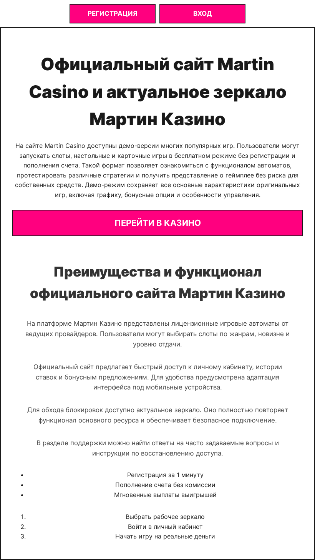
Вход (202, 13)
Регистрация (113, 13)
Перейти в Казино (157, 223)
